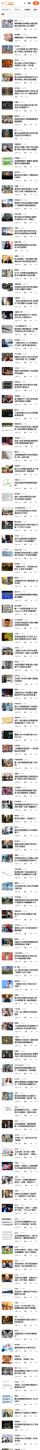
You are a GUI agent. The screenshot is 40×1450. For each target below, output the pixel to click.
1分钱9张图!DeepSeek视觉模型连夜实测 (26, 414)
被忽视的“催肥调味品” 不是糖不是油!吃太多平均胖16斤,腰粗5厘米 (26, 331)
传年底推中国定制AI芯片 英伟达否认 (26, 1425)
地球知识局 (17, 911)
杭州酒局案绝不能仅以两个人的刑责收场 (26, 1320)
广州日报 (17, 1009)
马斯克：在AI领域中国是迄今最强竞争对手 (26, 1386)
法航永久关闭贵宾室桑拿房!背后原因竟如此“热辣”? (26, 943)
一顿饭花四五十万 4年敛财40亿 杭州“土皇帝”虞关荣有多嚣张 (26, 345)
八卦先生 (17, 1410)
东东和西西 (17, 802)
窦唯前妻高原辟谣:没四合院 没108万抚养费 (25, 246)
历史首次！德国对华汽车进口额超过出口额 (26, 1292)
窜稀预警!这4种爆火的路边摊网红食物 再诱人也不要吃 (25, 24)
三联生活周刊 (18, 953)
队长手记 (17, 676)
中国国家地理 (18, 760)
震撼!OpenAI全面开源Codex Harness (26, 735)
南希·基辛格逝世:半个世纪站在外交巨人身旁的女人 (25, 316)
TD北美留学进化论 (20, 508)
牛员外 (16, 1163)
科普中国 (17, 382)
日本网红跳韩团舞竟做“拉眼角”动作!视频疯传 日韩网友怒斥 (26, 792)
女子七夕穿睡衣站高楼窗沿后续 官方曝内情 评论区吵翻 (26, 274)
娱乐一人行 (17, 1368)
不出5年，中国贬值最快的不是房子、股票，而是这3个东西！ (25, 1182)
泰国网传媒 (17, 424)
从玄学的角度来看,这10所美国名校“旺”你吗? (25, 512)
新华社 (16, 1331)
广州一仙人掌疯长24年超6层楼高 (25, 1013)
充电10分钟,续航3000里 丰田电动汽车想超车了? (25, 106)
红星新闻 (17, 158)
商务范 (16, 690)
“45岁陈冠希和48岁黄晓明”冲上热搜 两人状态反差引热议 (26, 1027)
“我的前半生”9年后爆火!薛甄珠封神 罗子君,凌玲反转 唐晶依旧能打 (25, 695)
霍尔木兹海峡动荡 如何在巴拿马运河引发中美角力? (26, 134)
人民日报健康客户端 (20, 326)
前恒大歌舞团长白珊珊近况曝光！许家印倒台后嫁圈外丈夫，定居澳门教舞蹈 (26, 1084)
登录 (29, 3)
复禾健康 (17, 35)
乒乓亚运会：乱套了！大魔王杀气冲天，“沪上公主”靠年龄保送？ (26, 1210)
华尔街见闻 (17, 869)
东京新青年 (17, 788)
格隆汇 (16, 1396)
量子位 (16, 410)
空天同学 (17, 46)
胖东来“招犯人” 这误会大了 (25, 818)
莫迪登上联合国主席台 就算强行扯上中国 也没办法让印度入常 (26, 1056)
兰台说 (16, 634)
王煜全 (16, 228)
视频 (35, 10)
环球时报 (17, 746)
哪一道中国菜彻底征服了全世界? (26, 763)
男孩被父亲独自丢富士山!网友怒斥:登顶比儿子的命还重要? (26, 553)
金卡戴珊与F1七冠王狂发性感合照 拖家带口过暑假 (26, 400)
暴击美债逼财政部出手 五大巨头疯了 (26, 1400)
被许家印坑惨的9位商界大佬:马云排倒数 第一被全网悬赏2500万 (25, 1000)
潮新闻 (16, 883)
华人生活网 (17, 354)
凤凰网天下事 (18, 312)
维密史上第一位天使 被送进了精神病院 (26, 929)
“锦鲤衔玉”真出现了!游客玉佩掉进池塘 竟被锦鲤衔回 (26, 1041)
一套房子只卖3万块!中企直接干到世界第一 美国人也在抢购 (26, 651)
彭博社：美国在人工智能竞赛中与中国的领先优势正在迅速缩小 (26, 1168)
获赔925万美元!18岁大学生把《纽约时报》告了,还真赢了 (26, 358)
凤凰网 (16, 186)
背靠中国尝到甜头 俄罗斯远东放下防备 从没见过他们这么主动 (26, 778)
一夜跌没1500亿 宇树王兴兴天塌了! (25, 985)
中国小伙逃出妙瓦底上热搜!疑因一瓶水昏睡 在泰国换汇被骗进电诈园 (26, 429)
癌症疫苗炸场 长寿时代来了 (25, 1347)
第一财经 (17, 967)
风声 (15, 1317)
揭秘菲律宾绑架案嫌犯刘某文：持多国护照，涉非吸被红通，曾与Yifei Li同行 (26, 1070)
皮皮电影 (17, 340)
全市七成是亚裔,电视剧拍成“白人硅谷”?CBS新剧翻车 (25, 539)
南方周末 (17, 172)
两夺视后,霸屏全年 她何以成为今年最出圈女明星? (25, 957)
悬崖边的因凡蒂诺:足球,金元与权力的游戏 (25, 845)
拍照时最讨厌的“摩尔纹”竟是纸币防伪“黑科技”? (25, 386)
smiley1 (17, 1079)
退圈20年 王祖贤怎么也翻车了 (26, 1413)
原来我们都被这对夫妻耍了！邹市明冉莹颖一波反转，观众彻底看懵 (26, 1098)
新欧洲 (16, 939)
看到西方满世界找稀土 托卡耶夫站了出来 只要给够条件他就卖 (26, 191)
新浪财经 (17, 981)
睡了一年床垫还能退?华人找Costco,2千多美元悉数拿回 (25, 609)
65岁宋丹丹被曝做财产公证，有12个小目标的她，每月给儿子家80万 (26, 1224)
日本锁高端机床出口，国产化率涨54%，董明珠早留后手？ (26, 1237)
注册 (36, 3)
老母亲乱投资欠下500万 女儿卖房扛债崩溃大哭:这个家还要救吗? (26, 639)
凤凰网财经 (17, 144)
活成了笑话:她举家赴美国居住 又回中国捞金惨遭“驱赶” (26, 442)
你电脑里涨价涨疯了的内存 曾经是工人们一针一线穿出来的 (26, 92)
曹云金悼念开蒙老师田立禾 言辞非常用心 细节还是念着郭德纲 (26, 79)
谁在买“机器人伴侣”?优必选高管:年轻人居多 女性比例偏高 (26, 148)
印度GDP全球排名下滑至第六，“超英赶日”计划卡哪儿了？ (25, 1196)
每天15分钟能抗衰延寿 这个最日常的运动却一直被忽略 (26, 470)
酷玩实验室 (17, 522)
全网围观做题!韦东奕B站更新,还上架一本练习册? (26, 456)
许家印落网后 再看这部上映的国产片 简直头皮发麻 (26, 665)
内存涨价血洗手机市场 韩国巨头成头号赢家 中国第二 (26, 288)
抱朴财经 (17, 1345)
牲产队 (16, 827)
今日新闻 (27, 10)
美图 (2, 14)
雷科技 (16, 452)
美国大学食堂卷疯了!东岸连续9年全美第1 (26, 372)
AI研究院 (17, 1435)
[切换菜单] (2, 3)
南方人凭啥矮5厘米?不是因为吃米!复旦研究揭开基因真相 (26, 707)
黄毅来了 (17, 270)
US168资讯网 (18, 620)
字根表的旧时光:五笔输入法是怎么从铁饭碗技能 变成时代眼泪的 (26, 860)
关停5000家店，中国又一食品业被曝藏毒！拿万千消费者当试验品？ (26, 1252)
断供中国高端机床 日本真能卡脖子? (26, 831)
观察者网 (17, 1356)
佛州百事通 (17, 606)
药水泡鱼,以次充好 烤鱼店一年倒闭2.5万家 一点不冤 (25, 64)
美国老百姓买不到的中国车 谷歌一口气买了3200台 (26, 525)
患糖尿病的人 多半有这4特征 (25, 37)
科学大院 (17, 88)
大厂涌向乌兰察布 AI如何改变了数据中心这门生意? (26, 971)
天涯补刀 (17, 480)
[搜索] (25, 3)
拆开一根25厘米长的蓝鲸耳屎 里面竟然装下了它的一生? (26, 721)
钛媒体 (16, 256)
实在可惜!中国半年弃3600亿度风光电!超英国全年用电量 (25, 232)
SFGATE (16, 368)
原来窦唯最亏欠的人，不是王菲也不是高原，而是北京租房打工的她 (26, 1112)
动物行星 (17, 718)
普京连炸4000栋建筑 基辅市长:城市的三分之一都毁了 (25, 218)
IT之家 (16, 1382)
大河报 (16, 1037)
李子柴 (16, 60)
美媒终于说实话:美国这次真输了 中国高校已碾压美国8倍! (26, 204)
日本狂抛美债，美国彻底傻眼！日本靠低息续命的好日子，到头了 (25, 1126)
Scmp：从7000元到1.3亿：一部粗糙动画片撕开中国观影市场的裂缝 (26, 1308)
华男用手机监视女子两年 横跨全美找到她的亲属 (26, 623)
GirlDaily (17, 925)
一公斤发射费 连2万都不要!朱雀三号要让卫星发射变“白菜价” (26, 51)
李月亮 (16, 662)
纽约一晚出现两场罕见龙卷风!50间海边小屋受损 (25, 497)
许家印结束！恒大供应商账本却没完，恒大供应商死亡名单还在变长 (26, 1266)
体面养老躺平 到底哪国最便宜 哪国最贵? (26, 120)
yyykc (16, 1093)
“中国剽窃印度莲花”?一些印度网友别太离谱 (26, 749)
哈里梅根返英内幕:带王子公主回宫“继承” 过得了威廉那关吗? (26, 806)
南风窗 (16, 816)
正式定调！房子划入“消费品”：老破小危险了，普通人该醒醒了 (25, 1154)
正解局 (16, 102)
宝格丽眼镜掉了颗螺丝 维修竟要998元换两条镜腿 (26, 162)
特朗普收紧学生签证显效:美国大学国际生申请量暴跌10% (26, 901)
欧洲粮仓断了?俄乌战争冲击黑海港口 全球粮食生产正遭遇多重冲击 (26, 874)
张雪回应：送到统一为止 (24, 1359)
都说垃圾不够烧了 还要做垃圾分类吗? (26, 176)
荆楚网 (16, 1023)
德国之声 (17, 116)
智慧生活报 (17, 242)
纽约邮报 (17, 494)
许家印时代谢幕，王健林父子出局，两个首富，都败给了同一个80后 (26, 1280)
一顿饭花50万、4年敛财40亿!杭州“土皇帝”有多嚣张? (26, 567)
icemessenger (19, 1065)
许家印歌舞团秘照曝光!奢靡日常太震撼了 (26, 595)
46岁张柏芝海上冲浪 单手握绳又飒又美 (26, 887)
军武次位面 (17, 214)
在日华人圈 (17, 550)
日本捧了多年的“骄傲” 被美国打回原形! (26, 679)
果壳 (15, 21)
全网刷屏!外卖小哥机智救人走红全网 (26, 581)
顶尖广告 (17, 592)
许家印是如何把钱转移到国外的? (26, 484)
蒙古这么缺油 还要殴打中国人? (25, 915)
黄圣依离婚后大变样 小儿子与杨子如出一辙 (26, 1372)
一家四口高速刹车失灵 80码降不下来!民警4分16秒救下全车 (26, 302)
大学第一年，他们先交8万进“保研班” (25, 1139)
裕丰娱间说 (17, 74)
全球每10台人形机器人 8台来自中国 (25, 1439)
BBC (15, 130)
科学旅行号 (17, 200)
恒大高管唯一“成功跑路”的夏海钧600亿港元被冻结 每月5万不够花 (25, 261)
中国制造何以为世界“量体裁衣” (25, 1334)
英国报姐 (17, 396)
